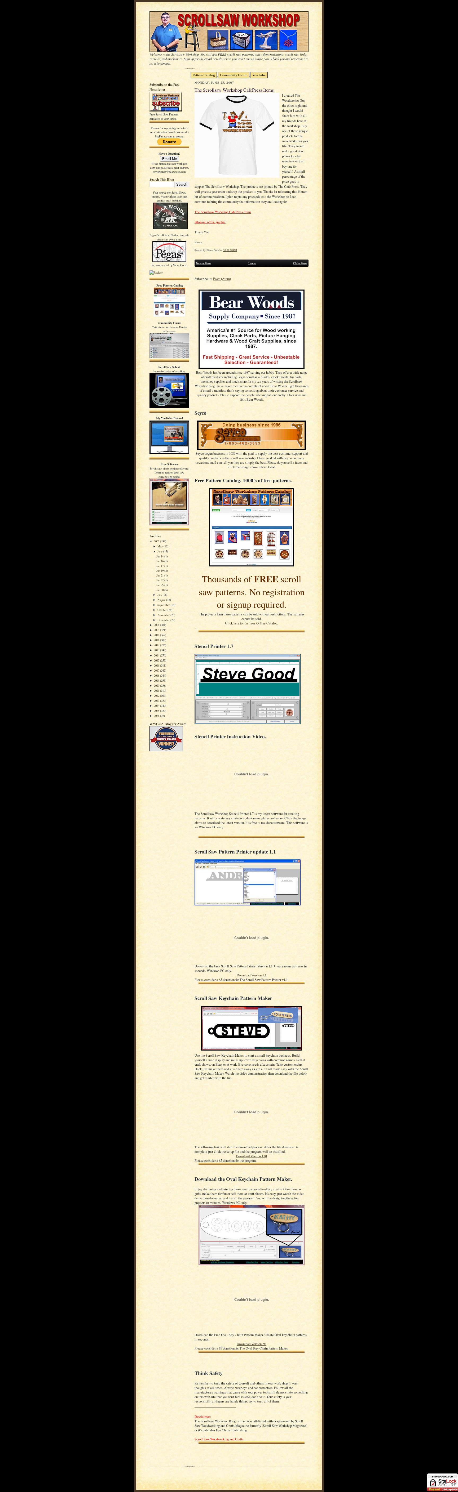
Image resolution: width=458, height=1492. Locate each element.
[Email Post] (239, 250)
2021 (157, 691)
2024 (157, 706)
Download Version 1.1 (251, 975)
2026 (157, 716)
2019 (157, 680)
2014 (157, 655)
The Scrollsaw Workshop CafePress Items (234, 90)
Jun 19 (160, 571)
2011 (157, 640)
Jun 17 (160, 566)
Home (252, 263)
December (163, 620)
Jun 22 (160, 580)
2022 (157, 696)
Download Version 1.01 (251, 1156)
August (161, 600)
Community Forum (233, 75)
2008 (157, 625)
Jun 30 (160, 590)
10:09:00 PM (230, 250)
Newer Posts (203, 263)
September (164, 605)
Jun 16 (160, 561)
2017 (157, 670)
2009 (157, 630)
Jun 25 (160, 585)
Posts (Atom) (222, 278)
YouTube (259, 75)
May (160, 546)
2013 (157, 650)
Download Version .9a (251, 1344)
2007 (157, 541)
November (163, 615)
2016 (157, 665)
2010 (157, 635)
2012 (157, 645)
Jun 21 (160, 575)
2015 (157, 660)
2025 (157, 711)
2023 (157, 701)
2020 (157, 685)
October (162, 610)
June (160, 551)
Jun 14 (160, 556)
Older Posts (300, 263)
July (160, 595)
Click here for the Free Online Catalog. (251, 623)
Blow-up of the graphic (210, 222)
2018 (157, 675)
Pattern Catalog (204, 75)
